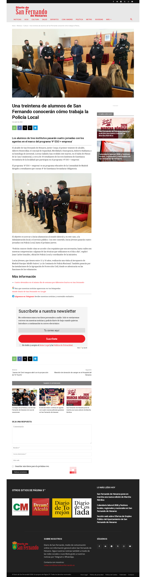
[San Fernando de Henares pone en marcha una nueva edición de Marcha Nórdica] (78, 397)
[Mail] (117, 1)
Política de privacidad (96, 575)
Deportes (54, 19)
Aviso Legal (45, 345)
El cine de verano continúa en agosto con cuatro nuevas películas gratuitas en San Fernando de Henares (51, 410)
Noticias (17, 19)
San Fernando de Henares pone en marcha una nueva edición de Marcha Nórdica (78, 410)
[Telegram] (121, 1)
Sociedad (99, 19)
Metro (89, 19)
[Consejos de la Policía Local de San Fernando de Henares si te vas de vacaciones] (24, 397)
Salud (44, 19)
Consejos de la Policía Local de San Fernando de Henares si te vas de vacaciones (23, 410)
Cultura (35, 19)
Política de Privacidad (63, 345)
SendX (85, 348)
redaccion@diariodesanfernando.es (59, 565)
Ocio (26, 19)
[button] (131, 19)
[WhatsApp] (128, 1)
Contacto (131, 575)
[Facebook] (113, 1)
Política (79, 19)
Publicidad (123, 575)
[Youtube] (132, 1)
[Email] (30, 128)
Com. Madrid (67, 19)
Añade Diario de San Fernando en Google (29, 292)
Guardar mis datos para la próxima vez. (32, 466)
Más (108, 19)
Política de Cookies (111, 575)
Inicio (13, 26)
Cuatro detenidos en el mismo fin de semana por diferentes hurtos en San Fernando (49, 282)
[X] (124, 1)
